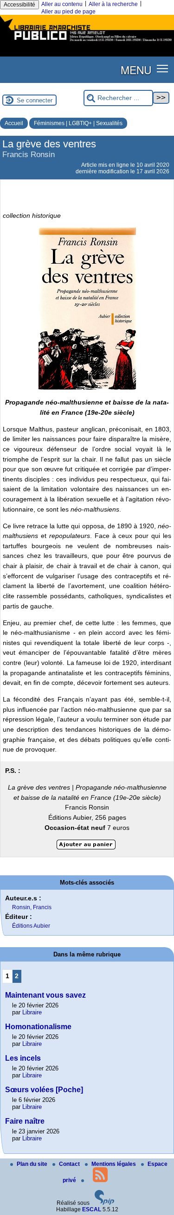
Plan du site (33, 1164)
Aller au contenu (62, 4)
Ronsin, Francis (32, 907)
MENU (136, 69)
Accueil (14, 123)
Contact (70, 1164)
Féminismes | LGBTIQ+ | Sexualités (78, 123)
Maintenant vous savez (45, 995)
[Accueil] (87, 42)
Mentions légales (114, 1164)
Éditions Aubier (31, 926)
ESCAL (91, 1209)
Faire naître (25, 1121)
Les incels (23, 1058)
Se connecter (34, 100)
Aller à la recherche (113, 4)
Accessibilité (19, 4)
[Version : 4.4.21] (104, 1203)
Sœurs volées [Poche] (44, 1090)
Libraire (32, 1012)
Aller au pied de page (68, 11)
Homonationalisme (38, 1027)
